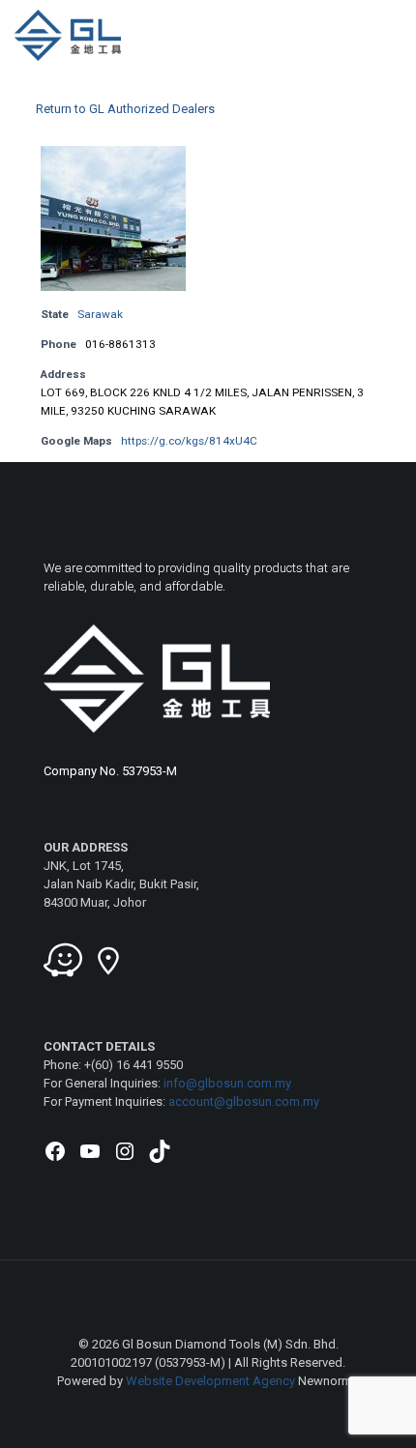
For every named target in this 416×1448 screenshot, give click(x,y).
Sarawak (100, 314)
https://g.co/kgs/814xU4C (189, 441)
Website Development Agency (210, 1381)
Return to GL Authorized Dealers (125, 108)
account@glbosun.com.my (243, 1101)
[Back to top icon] (208, 1300)
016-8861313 (120, 344)
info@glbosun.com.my (227, 1083)
